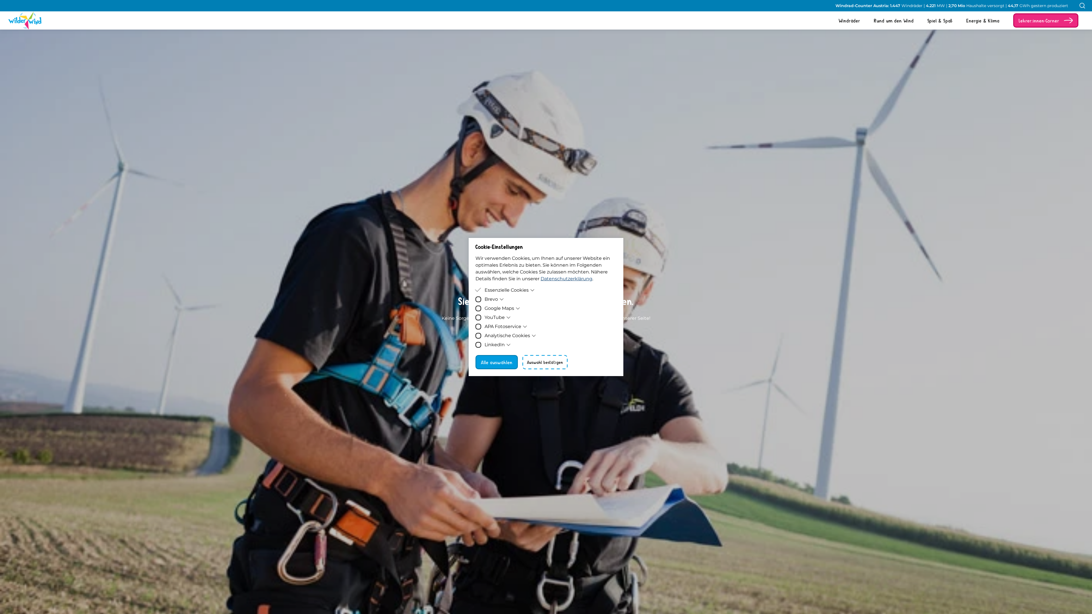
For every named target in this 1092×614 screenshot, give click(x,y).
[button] (1045, 20)
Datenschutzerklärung (566, 278)
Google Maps (499, 308)
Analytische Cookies (507, 335)
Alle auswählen (496, 362)
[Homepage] (20, 20)
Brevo (491, 299)
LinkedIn (495, 344)
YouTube (495, 317)
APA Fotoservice (503, 326)
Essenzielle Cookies (507, 290)
